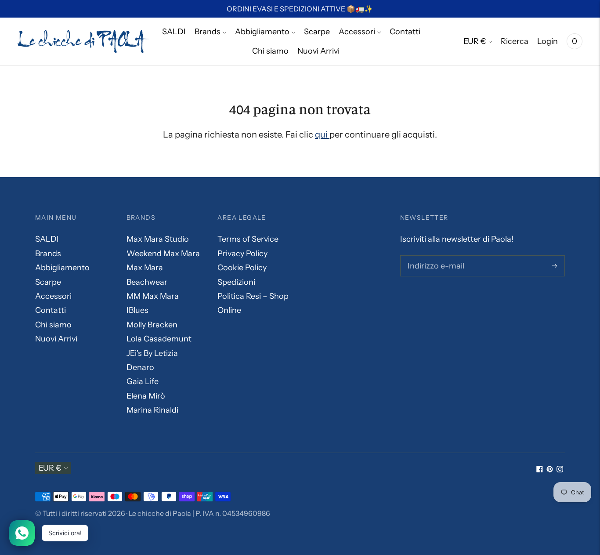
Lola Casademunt (159, 339)
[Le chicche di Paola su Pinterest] (549, 470)
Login (547, 41)
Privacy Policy (242, 253)
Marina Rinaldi (152, 410)
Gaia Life (143, 381)
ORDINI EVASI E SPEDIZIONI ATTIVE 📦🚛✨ (300, 8)
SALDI (174, 31)
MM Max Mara (153, 296)
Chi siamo (270, 51)
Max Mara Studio (158, 239)
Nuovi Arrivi (318, 51)
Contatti (405, 31)
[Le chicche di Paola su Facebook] (539, 470)
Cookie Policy (242, 267)
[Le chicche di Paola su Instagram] (560, 470)
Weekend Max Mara (163, 253)
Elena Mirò (146, 396)
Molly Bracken (152, 325)
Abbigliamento (262, 31)
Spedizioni (236, 282)
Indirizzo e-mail (434, 256)
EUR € (474, 41)
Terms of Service (247, 239)
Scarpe (317, 31)
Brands (207, 31)
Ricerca (514, 41)
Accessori (357, 31)
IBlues (137, 310)
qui (322, 134)
